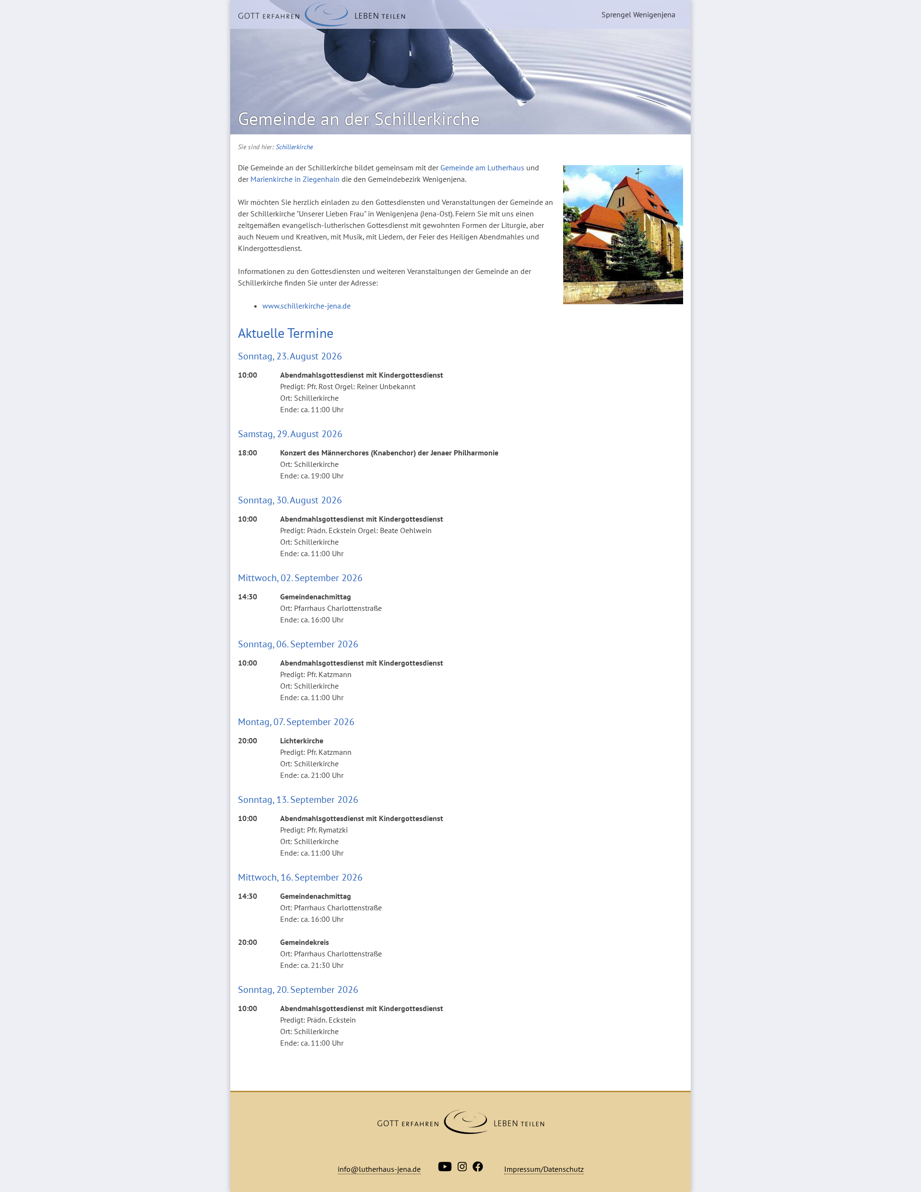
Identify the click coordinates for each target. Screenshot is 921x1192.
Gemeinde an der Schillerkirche (359, 119)
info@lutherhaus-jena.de (379, 1169)
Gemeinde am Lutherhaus (482, 167)
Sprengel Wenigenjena (638, 14)
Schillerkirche (294, 147)
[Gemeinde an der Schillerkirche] (321, 14)
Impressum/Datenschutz (544, 1169)
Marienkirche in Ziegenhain (295, 179)
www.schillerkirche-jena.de (306, 305)
